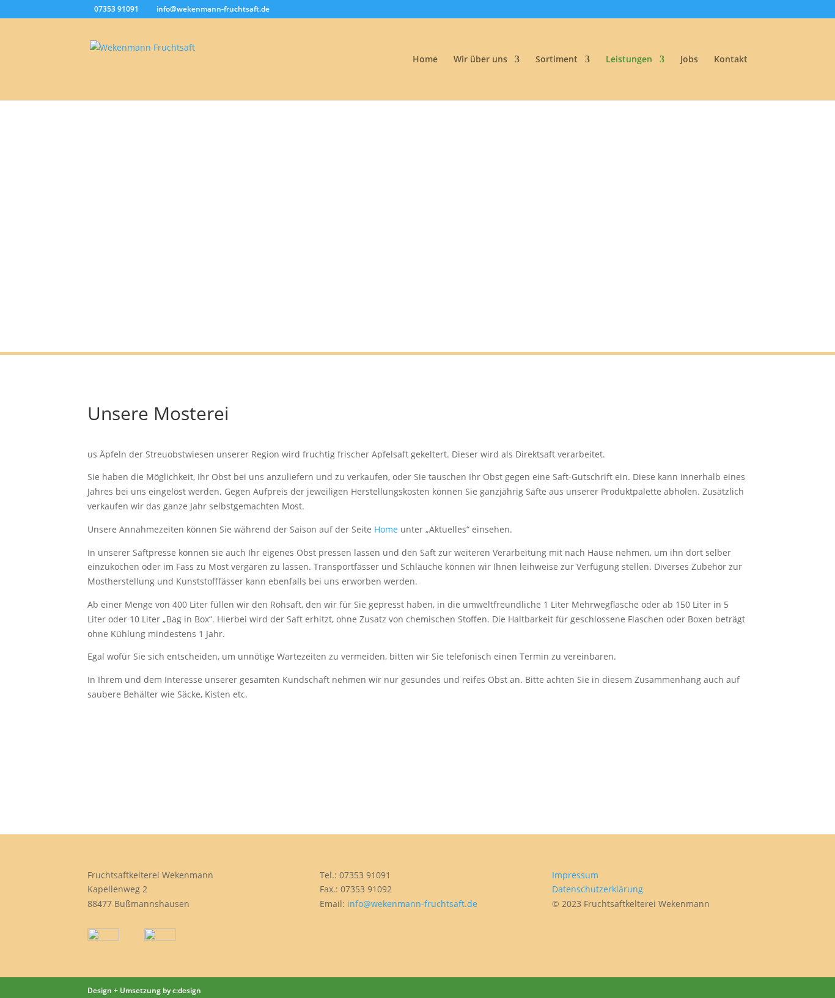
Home (425, 60)
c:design (186, 990)
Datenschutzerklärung (597, 889)
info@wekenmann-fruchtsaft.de (412, 903)
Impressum (575, 875)
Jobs (689, 60)
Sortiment (556, 60)
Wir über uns (480, 60)
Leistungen (629, 60)
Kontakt (731, 60)
